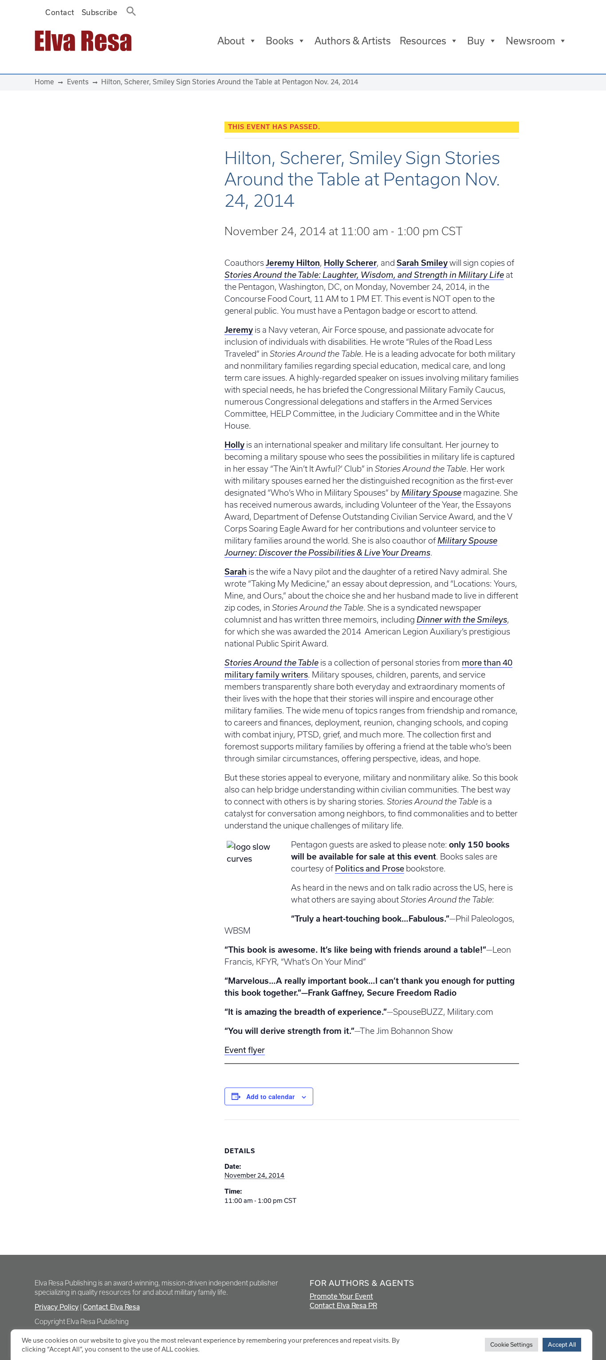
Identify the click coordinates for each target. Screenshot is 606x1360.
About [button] (231, 40)
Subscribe (100, 12)
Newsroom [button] (530, 40)
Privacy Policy (57, 1307)
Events (78, 82)
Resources (423, 40)
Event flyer (244, 1050)
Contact (60, 12)
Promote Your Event (341, 1296)
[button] (129, 9)
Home (44, 82)
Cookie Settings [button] (511, 1344)
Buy (476, 40)
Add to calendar (270, 1096)
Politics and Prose (369, 868)
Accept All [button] (562, 1344)
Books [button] (280, 40)
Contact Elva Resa (111, 1307)
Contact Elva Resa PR (343, 1305)
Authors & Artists (353, 40)
